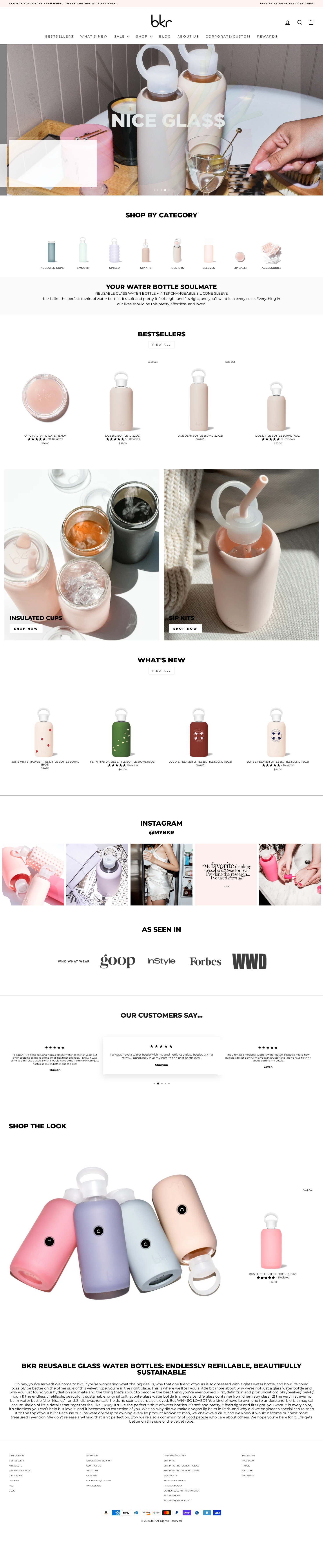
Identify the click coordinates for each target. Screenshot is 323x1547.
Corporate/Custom (228, 36)
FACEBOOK (247, 1460)
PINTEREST (247, 1475)
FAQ (11, 1485)
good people (197, 1417)
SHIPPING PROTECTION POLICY (181, 1465)
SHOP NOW (185, 628)
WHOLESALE (93, 1485)
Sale (120, 36)
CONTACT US (93, 1465)
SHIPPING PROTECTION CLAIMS (182, 1470)
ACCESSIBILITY (172, 1495)
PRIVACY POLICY (173, 1485)
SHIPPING (169, 1460)
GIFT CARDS (15, 1475)
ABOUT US (92, 1470)
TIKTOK (245, 1465)
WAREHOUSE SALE (19, 1470)
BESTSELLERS (17, 1460)
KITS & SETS (15, 1465)
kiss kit (58, 1401)
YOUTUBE (247, 1470)
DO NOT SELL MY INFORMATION (182, 1490)
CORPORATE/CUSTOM (98, 1480)
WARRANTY (170, 1475)
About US (188, 36)
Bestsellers (59, 36)
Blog (165, 36)
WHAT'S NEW (16, 1455)
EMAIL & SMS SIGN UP (98, 1460)
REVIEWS (14, 1480)
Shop (142, 36)
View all (161, 344)
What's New (94, 36)
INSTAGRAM (248, 1455)
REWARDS (92, 1455)
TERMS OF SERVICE (175, 1480)
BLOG (12, 1490)
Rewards (267, 36)
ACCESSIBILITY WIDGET (177, 1500)
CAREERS (91, 1475)
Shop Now (26, 628)
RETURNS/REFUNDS (175, 1455)
